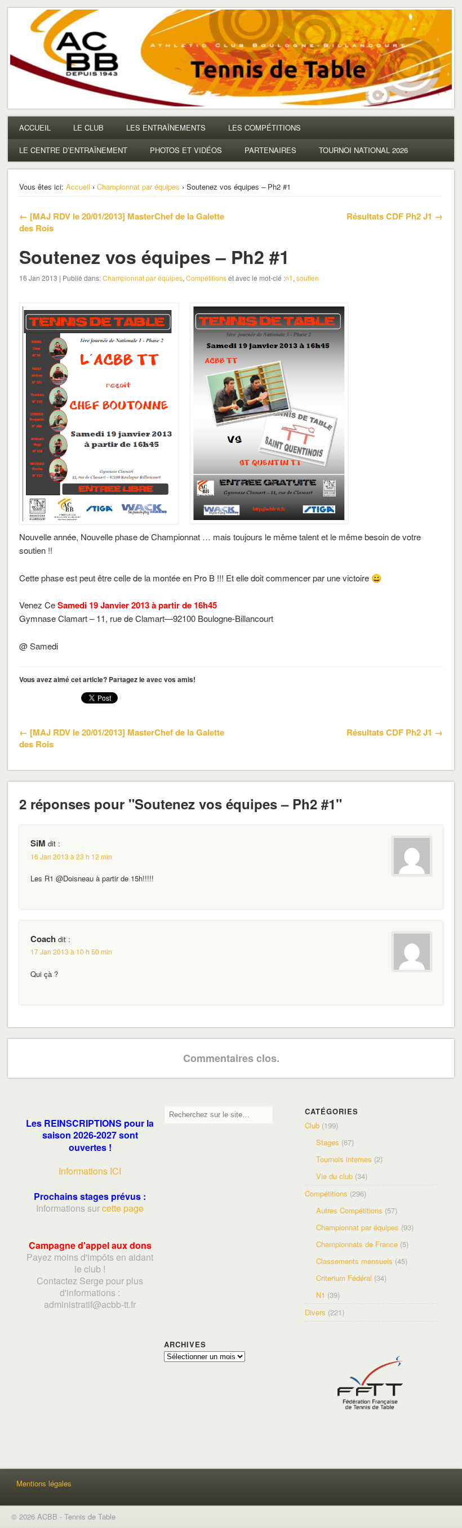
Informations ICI (90, 1170)
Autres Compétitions (349, 1210)
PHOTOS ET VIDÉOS (186, 150)
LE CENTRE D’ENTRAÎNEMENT (73, 150)
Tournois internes (344, 1159)
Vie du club (334, 1176)
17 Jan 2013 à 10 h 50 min (71, 951)
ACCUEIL (35, 127)
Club (312, 1125)
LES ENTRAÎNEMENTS (166, 127)
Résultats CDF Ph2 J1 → (394, 216)
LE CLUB (88, 127)
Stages (327, 1142)
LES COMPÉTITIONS (264, 127)
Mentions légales (44, 1483)
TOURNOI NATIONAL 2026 (363, 150)
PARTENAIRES (270, 150)
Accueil (78, 186)
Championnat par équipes (138, 186)
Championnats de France (357, 1244)
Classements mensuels (354, 1261)
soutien (307, 278)
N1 (320, 1294)
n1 (289, 278)
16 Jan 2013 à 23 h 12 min (71, 856)
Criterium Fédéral (344, 1277)
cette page (123, 1208)
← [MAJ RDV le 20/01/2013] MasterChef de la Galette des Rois (121, 222)
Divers (315, 1312)
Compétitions (206, 278)
